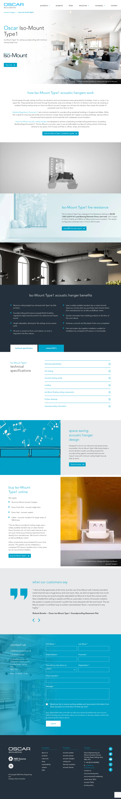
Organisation (83, 665)
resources (83, 5)
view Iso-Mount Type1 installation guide (59, 133)
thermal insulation (69, 764)
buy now (9, 65)
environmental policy (91, 773)
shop (71, 5)
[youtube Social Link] (110, 759)
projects (59, 5)
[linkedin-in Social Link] (110, 749)
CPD (43, 770)
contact (114, 5)
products (44, 5)
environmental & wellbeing (93, 776)
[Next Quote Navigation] (39, 620)
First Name (50, 644)
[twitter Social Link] (110, 754)
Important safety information (55, 406)
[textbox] (61, 668)
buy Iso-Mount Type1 (18, 555)
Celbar (13, 517)
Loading (48, 385)
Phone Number (52, 676)
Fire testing (49, 371)
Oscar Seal (15, 512)
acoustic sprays (68, 756)
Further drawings (51, 399)
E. (89, 766)
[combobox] (61, 669)
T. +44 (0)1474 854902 (91, 762)
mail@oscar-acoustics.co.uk (20, 650)
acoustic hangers (9, 12)
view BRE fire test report (73, 228)
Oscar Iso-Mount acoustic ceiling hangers (31, 121)
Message (50, 686)
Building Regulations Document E (25, 112)
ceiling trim (67, 761)
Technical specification (53, 364)
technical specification (24, 348)
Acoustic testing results (53, 378)
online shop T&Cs (90, 779)
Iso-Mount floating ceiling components (59, 392)
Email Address (52, 654)
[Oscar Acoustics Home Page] (19, 750)
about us (45, 753)
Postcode (82, 654)
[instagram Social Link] (110, 764)
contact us (87, 770)
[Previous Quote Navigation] (34, 620)
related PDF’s (51, 348)
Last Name (83, 644)
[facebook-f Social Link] (110, 770)
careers (44, 767)
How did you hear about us (56, 665)
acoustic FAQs (89, 782)
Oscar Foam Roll (17, 507)
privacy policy (88, 785)
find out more (76, 464)
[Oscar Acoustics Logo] (14, 5)
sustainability (46, 764)
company (99, 5)
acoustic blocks (68, 767)
